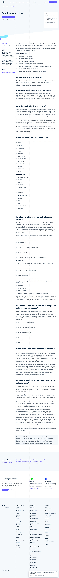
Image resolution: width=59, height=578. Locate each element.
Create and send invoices (8, 16)
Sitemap (46, 521)
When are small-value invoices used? (6, 53)
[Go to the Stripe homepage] (3, 505)
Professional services (34, 540)
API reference (33, 559)
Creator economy (33, 529)
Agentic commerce (34, 510)
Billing (12, 6)
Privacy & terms (48, 515)
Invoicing (18, 528)
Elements (18, 523)
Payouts (17, 537)
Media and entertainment (35, 537)
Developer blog (33, 567)
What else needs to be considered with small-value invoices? (8, 68)
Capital (17, 513)
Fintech (31, 531)
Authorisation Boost (20, 510)
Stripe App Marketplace (35, 549)
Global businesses (34, 518)
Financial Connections (20, 524)
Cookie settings (48, 522)
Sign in (45, 2)
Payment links (19, 534)
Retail (31, 543)
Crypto (17, 520)
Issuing (17, 529)
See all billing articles (6, 462)
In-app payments (33, 520)
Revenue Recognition (20, 540)
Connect (18, 518)
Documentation (33, 557)
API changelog (33, 562)
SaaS (31, 526)
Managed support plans (49, 541)
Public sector (33, 542)
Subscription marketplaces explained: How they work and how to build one (33, 463)
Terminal (18, 545)
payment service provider (33, 297)
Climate (17, 516)
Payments (18, 535)
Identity (17, 526)
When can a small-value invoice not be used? (7, 64)
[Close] (56, 572)
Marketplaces (33, 521)
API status (32, 560)
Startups (32, 508)
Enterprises (32, 507)
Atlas (17, 508)
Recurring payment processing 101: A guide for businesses (30, 461)
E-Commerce (33, 513)
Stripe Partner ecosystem (35, 551)
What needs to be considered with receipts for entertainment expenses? (8, 60)
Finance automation (34, 516)
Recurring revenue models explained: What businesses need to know (32, 459)
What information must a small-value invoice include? (8, 56)
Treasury (18, 547)
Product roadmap (48, 529)
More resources (6, 6)
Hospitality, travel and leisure (36, 534)
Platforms (32, 524)
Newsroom (47, 532)
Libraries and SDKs (34, 564)
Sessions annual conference (50, 513)
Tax (17, 543)
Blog (45, 510)
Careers (46, 530)
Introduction (4, 43)
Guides (46, 507)
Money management (34, 523)
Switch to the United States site (36, 575)
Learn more (47, 26)
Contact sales (52, 2)
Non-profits (32, 539)
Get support (47, 540)
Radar (17, 539)
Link (17, 531)
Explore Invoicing (34, 488)
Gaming (31, 532)
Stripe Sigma (18, 542)
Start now (5, 489)
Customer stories (48, 508)
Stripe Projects (33, 565)
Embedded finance (34, 515)
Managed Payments (20, 532)
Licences (46, 519)
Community (47, 512)
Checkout (18, 515)
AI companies (33, 528)
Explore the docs (48, 488)
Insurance (32, 535)
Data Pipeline (18, 521)
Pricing (34, 2)
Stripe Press (47, 533)
